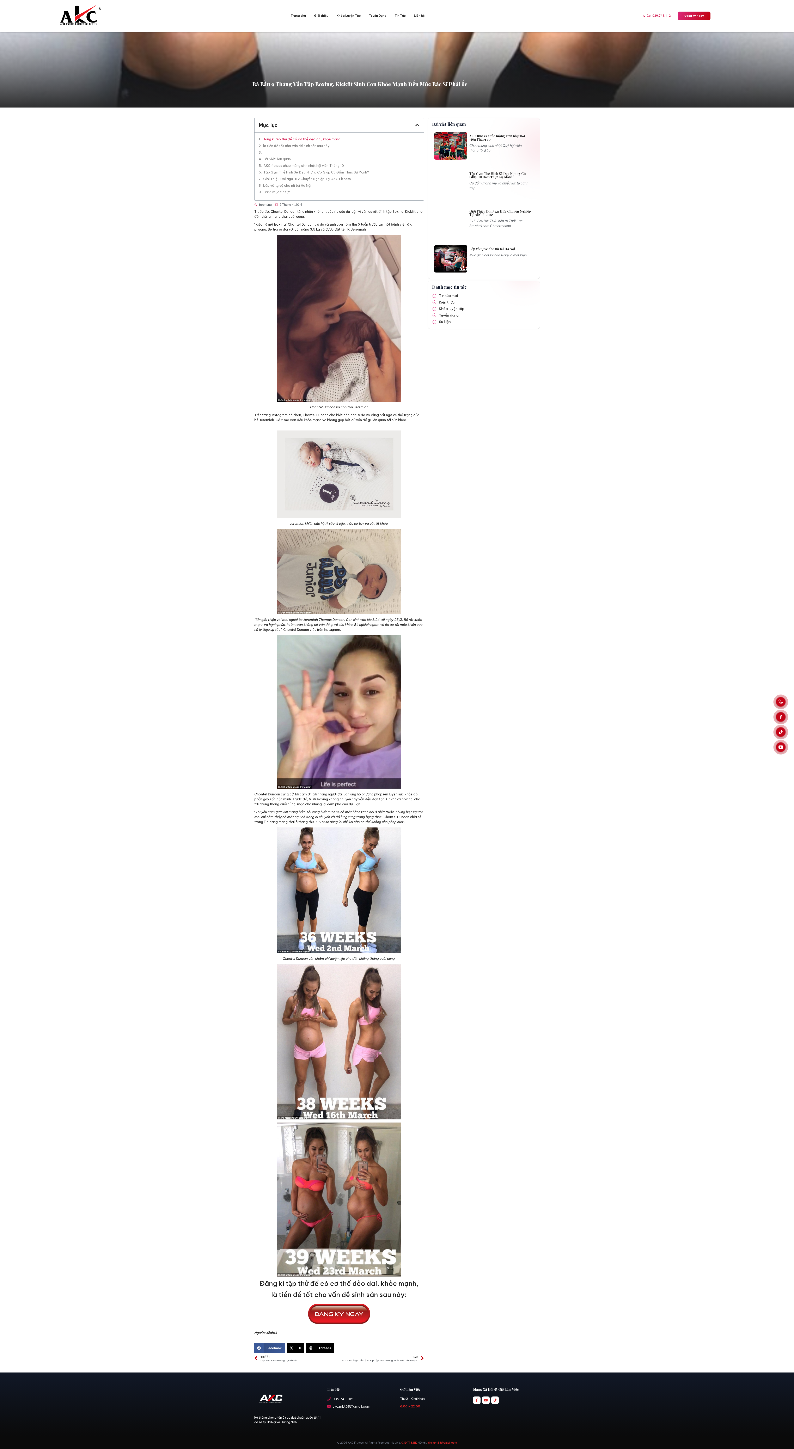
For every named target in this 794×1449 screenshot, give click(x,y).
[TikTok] (781, 732)
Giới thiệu (321, 16)
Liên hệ (419, 16)
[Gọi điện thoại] (781, 702)
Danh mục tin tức (277, 192)
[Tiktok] (495, 1400)
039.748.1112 (409, 1442)
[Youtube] (486, 1400)
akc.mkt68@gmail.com (442, 1442)
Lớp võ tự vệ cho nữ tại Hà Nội (287, 185)
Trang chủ (298, 16)
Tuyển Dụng (377, 16)
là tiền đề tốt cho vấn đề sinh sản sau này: (296, 146)
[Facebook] (781, 717)
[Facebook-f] (477, 1400)
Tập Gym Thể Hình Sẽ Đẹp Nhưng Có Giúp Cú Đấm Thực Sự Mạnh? (316, 172)
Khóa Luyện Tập (349, 16)
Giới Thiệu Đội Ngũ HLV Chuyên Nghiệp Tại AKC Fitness (307, 179)
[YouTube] (781, 747)
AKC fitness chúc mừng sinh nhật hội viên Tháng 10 (303, 166)
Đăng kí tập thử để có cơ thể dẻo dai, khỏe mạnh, (301, 139)
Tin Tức (400, 16)
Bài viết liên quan (277, 159)
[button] (417, 125)
